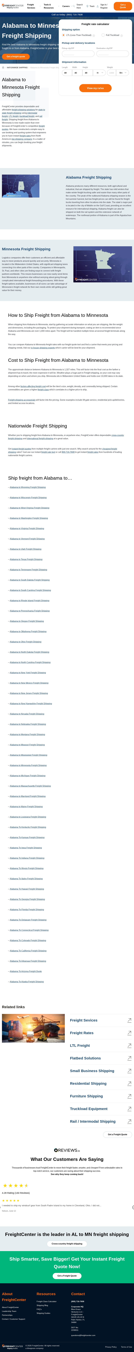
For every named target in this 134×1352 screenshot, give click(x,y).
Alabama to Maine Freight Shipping (26, 806)
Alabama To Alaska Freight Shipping (27, 982)
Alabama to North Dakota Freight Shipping (29, 652)
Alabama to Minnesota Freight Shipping (28, 765)
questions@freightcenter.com (83, 1335)
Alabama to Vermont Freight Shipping (27, 539)
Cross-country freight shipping (67, 1243)
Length (65, 67)
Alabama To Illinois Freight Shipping (26, 868)
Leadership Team (9, 1311)
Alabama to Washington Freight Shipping (29, 518)
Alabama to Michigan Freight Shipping (27, 776)
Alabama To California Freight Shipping (28, 951)
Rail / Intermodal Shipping (93, 1121)
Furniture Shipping (86, 1096)
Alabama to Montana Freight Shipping (27, 734)
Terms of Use (126, 1347)
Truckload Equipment (88, 1109)
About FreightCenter (10, 1307)
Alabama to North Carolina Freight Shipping (30, 662)
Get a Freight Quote (117, 1134)
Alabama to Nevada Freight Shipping (27, 714)
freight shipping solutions (23, 110)
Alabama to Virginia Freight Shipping (27, 528)
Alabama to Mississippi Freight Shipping (28, 755)
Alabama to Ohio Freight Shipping (25, 642)
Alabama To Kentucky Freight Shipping (28, 827)
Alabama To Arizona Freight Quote (26, 971)
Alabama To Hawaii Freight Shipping (27, 889)
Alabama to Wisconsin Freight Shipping (28, 497)
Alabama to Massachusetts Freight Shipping (30, 786)
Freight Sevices (83, 1020)
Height (85, 67)
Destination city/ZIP (104, 48)
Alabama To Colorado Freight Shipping (28, 940)
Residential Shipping (88, 1083)
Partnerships (7, 1315)
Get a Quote (123, 6)
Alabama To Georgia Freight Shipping (27, 899)
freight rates (25, 136)
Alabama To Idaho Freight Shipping (26, 879)
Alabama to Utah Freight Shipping (25, 549)
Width (74, 67)
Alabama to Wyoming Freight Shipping (28, 487)
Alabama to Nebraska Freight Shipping (28, 724)
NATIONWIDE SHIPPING (17, 67)
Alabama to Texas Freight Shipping (26, 559)
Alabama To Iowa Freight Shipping (26, 848)
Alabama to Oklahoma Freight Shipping (28, 631)
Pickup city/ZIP (68, 48)
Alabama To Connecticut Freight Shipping (29, 930)
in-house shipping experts (43, 348)
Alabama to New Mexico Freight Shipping (29, 683)
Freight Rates (82, 1033)
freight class (43, 390)
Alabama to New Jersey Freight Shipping (29, 693)
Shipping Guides (43, 1313)
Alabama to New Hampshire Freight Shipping (31, 703)
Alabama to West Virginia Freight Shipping (29, 508)
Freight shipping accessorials (21, 400)
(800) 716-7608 (77, 1301)
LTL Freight (80, 1046)
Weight (110, 67)
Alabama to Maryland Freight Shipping (28, 796)
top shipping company (22, 139)
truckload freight (26, 116)
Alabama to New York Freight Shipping (28, 673)
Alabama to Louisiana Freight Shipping (28, 817)
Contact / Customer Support (13, 1319)
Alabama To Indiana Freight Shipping (27, 858)
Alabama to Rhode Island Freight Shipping (29, 600)
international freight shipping (40, 438)
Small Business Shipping (92, 1071)
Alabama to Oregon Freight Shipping (27, 621)
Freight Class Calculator (47, 1301)
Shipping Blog (42, 1305)
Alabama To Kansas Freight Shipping (27, 837)
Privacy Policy (111, 1347)
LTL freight (13, 116)
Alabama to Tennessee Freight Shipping (28, 570)
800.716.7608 (68, 452)
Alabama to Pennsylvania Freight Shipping (30, 611)
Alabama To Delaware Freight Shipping (28, 920)
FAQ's (39, 1309)
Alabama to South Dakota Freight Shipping (30, 580)
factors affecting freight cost (33, 386)
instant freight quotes (21, 449)
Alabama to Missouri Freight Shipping (27, 745)
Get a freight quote (16, 56)
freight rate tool (48, 452)
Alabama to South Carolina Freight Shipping (30, 590)
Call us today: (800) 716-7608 (67, 14)
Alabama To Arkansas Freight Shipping (28, 961)
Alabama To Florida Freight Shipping (27, 909)
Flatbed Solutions (85, 1058)
